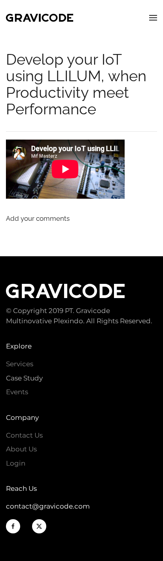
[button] (153, 17)
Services (19, 364)
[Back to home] (39, 17)
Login (15, 463)
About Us (21, 449)
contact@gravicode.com (48, 506)
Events (17, 392)
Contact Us (24, 435)
